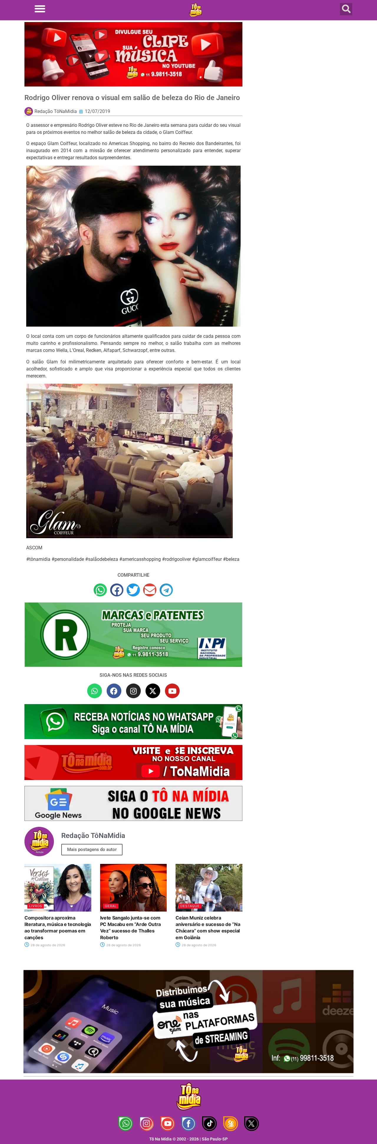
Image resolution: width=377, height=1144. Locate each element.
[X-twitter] (152, 691)
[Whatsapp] (94, 691)
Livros (35, 906)
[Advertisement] (301, 69)
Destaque (190, 906)
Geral (111, 906)
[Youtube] (172, 691)
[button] (40, 8)
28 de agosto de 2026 (47, 945)
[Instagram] (133, 691)
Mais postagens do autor (92, 849)
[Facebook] (114, 691)
